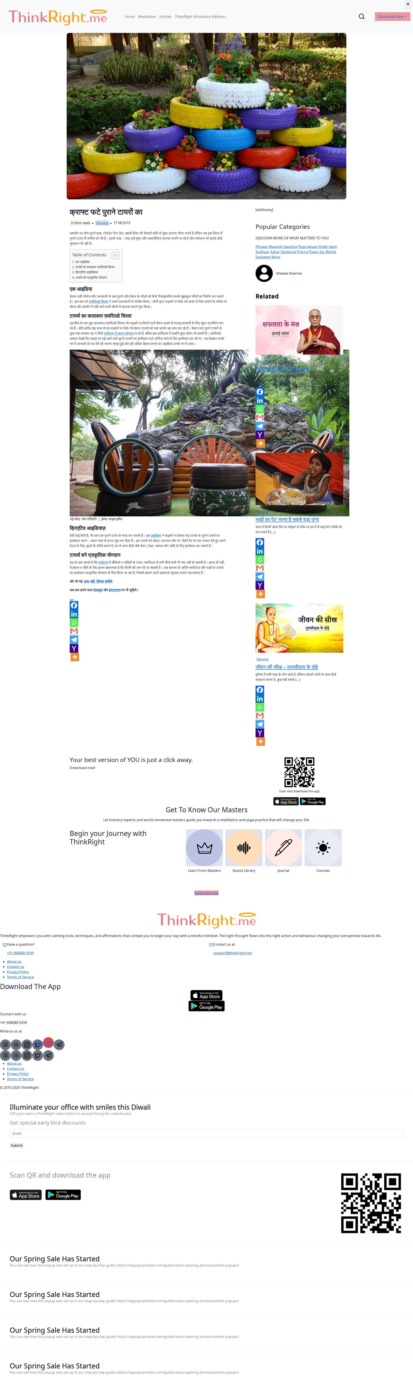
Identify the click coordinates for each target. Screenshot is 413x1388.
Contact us (15, 966)
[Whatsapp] (74, 622)
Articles (165, 16)
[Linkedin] (74, 614)
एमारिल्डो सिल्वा (98, 301)
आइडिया (156, 535)
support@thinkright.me (232, 953)
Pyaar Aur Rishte (322, 251)
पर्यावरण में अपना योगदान (119, 333)
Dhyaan (262, 246)
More (275, 257)
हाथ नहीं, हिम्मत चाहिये (98, 581)
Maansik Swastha (283, 246)
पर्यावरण (103, 562)
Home (130, 16)
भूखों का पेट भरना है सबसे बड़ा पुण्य (287, 519)
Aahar (275, 251)
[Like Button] (71, 599)
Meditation (147, 16)
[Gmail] (74, 631)
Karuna (102, 222)
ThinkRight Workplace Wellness (200, 16)
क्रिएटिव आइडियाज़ (87, 272)
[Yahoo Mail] (74, 648)
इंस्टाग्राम (115, 590)
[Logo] (58, 16)
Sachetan (263, 257)
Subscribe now (206, 893)
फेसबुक (98, 590)
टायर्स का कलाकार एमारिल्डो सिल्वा (95, 267)
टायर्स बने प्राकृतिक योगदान (91, 277)
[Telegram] (74, 640)
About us (14, 961)
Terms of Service (20, 977)
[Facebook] (74, 605)
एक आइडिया (82, 262)
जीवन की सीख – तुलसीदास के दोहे (287, 666)
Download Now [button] (391, 16)
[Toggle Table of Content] (113, 255)
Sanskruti (288, 251)
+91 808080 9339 (20, 953)
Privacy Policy (18, 971)
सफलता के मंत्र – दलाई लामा (282, 368)
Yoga (302, 246)
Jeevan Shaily (317, 246)
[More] (75, 657)
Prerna (302, 251)
